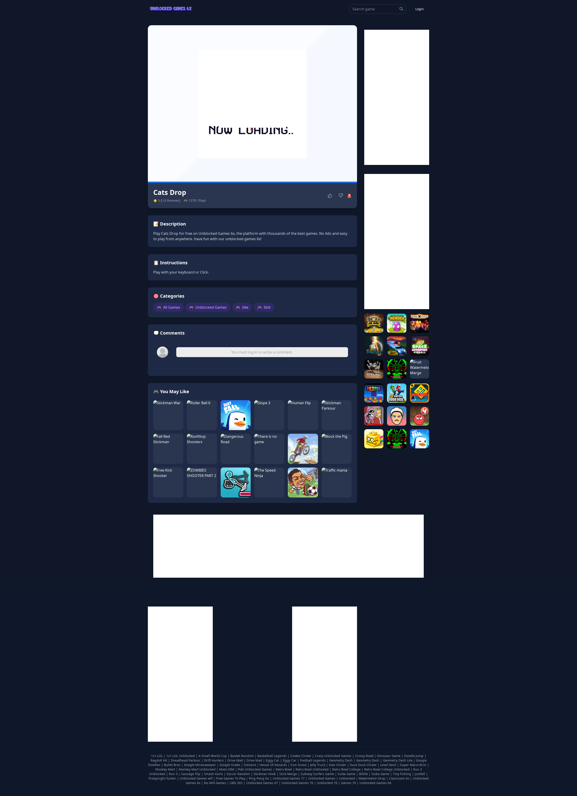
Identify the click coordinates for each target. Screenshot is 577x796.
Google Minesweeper (200, 765)
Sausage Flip (191, 774)
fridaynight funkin (163, 778)
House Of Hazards (274, 765)
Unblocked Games (208, 307)
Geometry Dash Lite (398, 760)
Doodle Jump (414, 756)
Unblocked (347, 778)
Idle (242, 307)
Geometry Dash (341, 760)
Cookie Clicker (301, 756)
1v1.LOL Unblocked (181, 756)
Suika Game (347, 774)
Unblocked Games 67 (262, 783)
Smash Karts (214, 774)
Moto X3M (227, 769)
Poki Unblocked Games (255, 769)
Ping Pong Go (259, 778)
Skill (263, 307)
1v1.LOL (157, 756)
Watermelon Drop (372, 778)
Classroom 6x (399, 778)
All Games (168, 307)
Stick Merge (288, 774)
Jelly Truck (318, 765)
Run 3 (174, 774)
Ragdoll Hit (159, 760)
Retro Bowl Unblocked (312, 769)
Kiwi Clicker (338, 765)
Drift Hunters (214, 760)
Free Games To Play (231, 778)
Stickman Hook (265, 774)
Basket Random (242, 756)
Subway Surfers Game (318, 774)
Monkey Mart (165, 769)
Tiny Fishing (402, 774)
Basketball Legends (272, 756)
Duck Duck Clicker (364, 765)
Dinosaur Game (389, 756)
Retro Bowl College (347, 769)
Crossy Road (364, 756)
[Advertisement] (252, 99)
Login (419, 9)
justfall (420, 774)
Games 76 (348, 783)
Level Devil (388, 765)
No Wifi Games (215, 783)
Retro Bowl (284, 769)
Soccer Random (239, 774)
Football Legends (313, 760)
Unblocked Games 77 (289, 778)
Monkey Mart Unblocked (197, 769)
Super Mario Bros (413, 765)
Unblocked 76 (327, 783)
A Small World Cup (213, 756)
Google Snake (230, 765)
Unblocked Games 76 (297, 783)
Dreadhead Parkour (186, 760)
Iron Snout (299, 765)
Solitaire (250, 765)
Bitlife (364, 774)
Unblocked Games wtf (196, 778)
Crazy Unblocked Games (333, 756)
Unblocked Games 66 (375, 783)
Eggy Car (273, 760)
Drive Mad (235, 760)
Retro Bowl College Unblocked (387, 769)
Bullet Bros (172, 765)
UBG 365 (236, 783)
